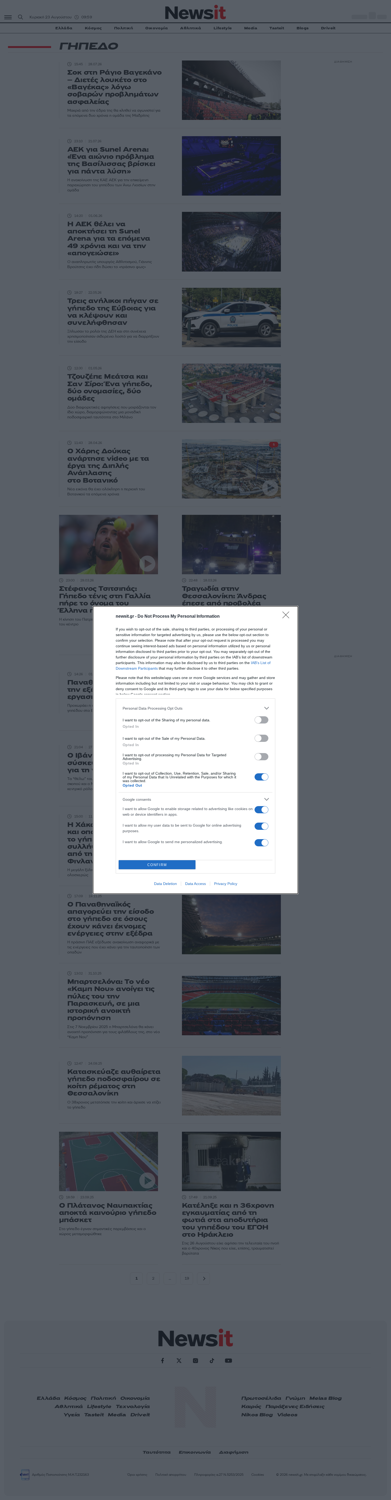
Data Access (195, 884)
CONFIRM (157, 865)
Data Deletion (165, 884)
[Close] (287, 617)
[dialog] (195, 750)
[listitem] (195, 708)
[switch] (261, 719)
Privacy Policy (225, 884)
